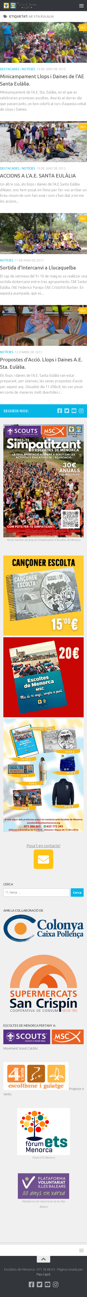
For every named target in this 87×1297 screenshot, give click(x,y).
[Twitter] (66, 410)
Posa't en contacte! (43, 845)
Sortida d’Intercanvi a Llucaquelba (38, 267)
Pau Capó (43, 1274)
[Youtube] (74, 410)
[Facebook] (59, 410)
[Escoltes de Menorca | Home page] (26, 5)
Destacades (9, 69)
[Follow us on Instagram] (81, 410)
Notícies (28, 69)
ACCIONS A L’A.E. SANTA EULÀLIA (38, 175)
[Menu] (81, 5)
